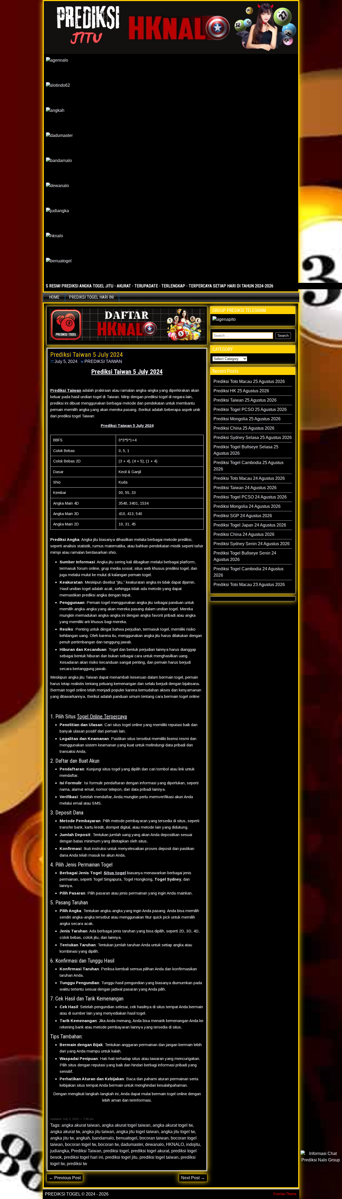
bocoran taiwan (154, 1138)
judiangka (59, 1151)
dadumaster (132, 1144)
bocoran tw (108, 1144)
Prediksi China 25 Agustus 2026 (243, 428)
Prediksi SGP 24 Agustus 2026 (242, 515)
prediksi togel (116, 1151)
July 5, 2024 (66, 361)
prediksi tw (77, 1163)
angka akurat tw (65, 1131)
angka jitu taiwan (98, 1131)
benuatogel (126, 1138)
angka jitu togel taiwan (137, 1131)
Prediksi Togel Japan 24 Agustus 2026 (249, 525)
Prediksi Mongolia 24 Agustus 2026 (247, 506)
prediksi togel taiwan (158, 1157)
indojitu (193, 1144)
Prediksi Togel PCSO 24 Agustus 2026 (250, 497)
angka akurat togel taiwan (126, 1125)
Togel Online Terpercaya (102, 716)
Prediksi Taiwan (86, 1151)
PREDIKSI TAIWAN (103, 361)
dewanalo (154, 1144)
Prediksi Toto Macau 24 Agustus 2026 (249, 478)
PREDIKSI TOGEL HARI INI (91, 297)
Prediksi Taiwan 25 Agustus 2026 (245, 400)
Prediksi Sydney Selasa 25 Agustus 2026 (252, 437)
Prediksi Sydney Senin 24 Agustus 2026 (251, 543)
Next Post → (193, 1178)
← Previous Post (65, 1178)
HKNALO (175, 1144)
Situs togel (115, 872)
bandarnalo (103, 1138)
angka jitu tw (62, 1138)
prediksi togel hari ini (83, 1157)
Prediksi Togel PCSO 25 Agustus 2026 (250, 409)
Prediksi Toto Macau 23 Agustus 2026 (249, 584)
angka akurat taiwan (80, 1125)
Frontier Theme (285, 1194)
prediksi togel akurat (150, 1151)
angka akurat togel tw (173, 1125)
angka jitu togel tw (178, 1131)
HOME (54, 297)
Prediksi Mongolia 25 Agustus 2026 (247, 419)
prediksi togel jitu (121, 1157)
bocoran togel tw (80, 1144)
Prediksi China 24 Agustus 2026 (243, 534)
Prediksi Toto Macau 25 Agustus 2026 (249, 381)
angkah (83, 1138)
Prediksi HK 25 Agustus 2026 (241, 391)
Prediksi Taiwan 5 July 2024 (86, 354)
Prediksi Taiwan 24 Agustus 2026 (245, 487)
